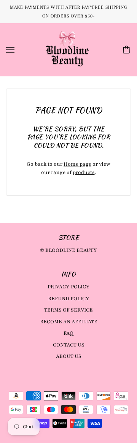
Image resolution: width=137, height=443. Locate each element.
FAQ (68, 333)
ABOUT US (68, 356)
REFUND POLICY (68, 298)
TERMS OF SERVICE (68, 310)
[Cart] (127, 50)
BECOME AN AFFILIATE (68, 321)
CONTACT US (68, 345)
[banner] (67, 49)
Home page (77, 164)
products (84, 172)
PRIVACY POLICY (69, 286)
